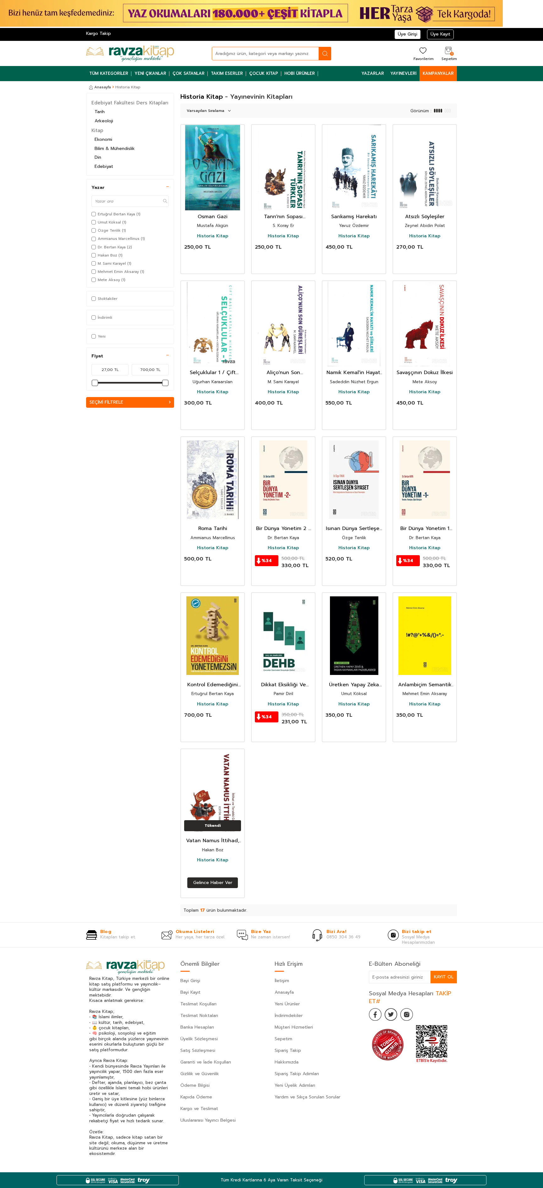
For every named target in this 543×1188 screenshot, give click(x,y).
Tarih (100, 111)
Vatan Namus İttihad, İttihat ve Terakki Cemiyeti (212, 840)
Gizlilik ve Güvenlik (199, 1073)
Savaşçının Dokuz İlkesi (425, 372)
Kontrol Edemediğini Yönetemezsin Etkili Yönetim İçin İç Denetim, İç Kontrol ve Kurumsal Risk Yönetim (212, 685)
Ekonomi (103, 139)
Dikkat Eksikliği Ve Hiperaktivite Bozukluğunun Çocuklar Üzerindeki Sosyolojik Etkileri (283, 685)
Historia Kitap (212, 236)
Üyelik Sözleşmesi (199, 1039)
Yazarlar (372, 73)
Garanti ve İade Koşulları (205, 1062)
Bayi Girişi (190, 980)
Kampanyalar (438, 73)
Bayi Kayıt (190, 992)
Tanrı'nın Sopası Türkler (283, 216)
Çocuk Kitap (263, 73)
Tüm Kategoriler (108, 73)
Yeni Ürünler (287, 1004)
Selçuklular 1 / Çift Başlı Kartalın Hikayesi (213, 372)
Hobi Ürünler (299, 73)
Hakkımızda (287, 1062)
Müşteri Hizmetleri (294, 1027)
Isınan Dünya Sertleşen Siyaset (354, 528)
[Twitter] (391, 1014)
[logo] (130, 53)
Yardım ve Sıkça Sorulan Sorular (307, 1097)
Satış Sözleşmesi (197, 1050)
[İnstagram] (406, 1014)
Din (98, 157)
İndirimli (105, 317)
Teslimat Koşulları (198, 1004)
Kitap (97, 130)
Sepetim (283, 1039)
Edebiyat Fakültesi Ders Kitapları (129, 102)
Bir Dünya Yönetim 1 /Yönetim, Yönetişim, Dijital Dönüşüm (424, 528)
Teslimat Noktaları (199, 1015)
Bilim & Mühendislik (115, 148)
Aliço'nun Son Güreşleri (283, 372)
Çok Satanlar (189, 73)
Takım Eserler (227, 73)
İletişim (282, 980)
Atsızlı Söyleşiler (424, 216)
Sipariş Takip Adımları (297, 1073)
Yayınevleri (403, 73)
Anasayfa (102, 87)
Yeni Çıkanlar (150, 73)
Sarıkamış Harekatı (354, 216)
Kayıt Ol (443, 977)
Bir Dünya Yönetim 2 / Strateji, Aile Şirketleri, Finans (283, 528)
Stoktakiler (108, 298)
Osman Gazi (213, 216)
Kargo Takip (98, 33)
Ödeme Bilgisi (195, 1085)
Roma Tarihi (212, 528)
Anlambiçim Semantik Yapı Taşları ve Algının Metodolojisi (424, 685)
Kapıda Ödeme (196, 1097)
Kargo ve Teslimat (199, 1108)
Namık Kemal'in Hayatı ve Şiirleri (353, 372)
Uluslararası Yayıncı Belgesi (208, 1120)
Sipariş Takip (288, 1050)
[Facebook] (375, 1014)
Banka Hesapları (197, 1027)
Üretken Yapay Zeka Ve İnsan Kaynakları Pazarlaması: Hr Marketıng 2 (354, 685)
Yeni (102, 336)
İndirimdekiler (289, 1015)
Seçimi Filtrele (106, 402)
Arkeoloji (104, 121)
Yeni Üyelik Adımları (295, 1085)
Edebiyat (104, 166)
